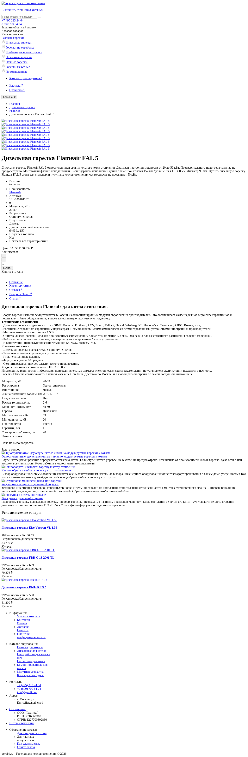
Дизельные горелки (19, 42)
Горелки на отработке (20, 47)
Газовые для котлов (30, 647)
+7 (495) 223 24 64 (29, 685)
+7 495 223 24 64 (12, 20)
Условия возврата (28, 616)
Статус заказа (26, 747)
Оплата (22, 623)
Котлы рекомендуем (30, 675)
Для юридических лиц (32, 733)
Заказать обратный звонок (19, 27)
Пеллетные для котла (31, 661)
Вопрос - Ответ (20, 294)
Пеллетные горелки (19, 57)
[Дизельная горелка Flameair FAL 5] (26, 120)
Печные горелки (17, 62)
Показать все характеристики (28, 241)
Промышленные (16, 71)
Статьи (15, 298)
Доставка (23, 626)
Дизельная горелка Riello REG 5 (24, 587)
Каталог (12, 34)
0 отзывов (14, 184)
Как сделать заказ (28, 743)
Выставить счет (12, 9)
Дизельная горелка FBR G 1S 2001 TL (28, 557)
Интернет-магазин (21, 723)
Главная (14, 103)
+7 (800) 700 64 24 (29, 688)
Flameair (14, 110)
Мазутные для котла (30, 671)
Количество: (10, 251)
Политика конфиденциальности (31, 635)
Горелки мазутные (18, 66)
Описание (16, 282)
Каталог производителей (25, 78)
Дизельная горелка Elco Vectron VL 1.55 (29, 527)
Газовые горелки (13, 37)
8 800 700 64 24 (12, 24)
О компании (17, 709)
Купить (7, 267)
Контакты (23, 619)
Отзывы (15, 289)
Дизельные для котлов (31, 650)
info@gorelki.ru (33, 9)
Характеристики (20, 285)
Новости (22, 630)
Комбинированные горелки (24, 52)
